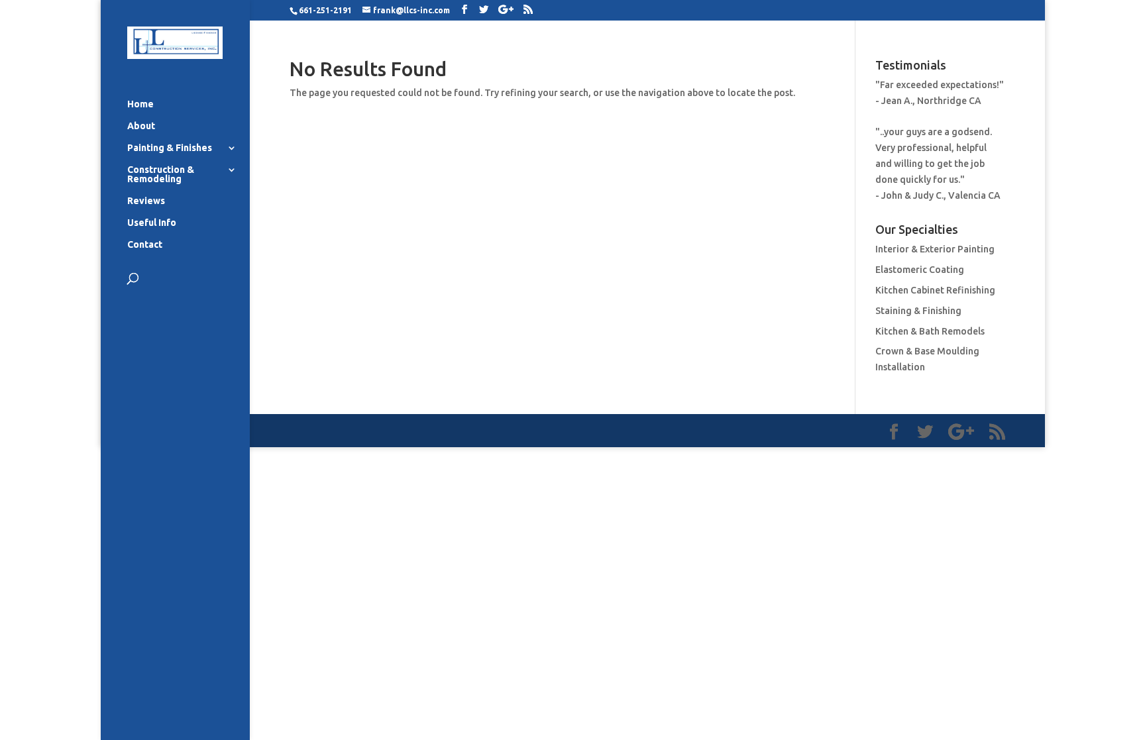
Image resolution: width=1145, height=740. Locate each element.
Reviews (146, 201)
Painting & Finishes (169, 148)
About (141, 126)
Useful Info (151, 223)
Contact (144, 245)
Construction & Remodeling (160, 174)
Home (140, 104)
